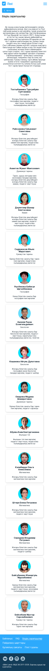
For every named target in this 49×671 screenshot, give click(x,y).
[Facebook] (11, 658)
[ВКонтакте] (5, 658)
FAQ (17, 638)
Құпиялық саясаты (12, 647)
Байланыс (8, 638)
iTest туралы (31, 647)
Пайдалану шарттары (14, 643)
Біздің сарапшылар (32, 638)
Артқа (9, 10)
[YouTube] (22, 658)
